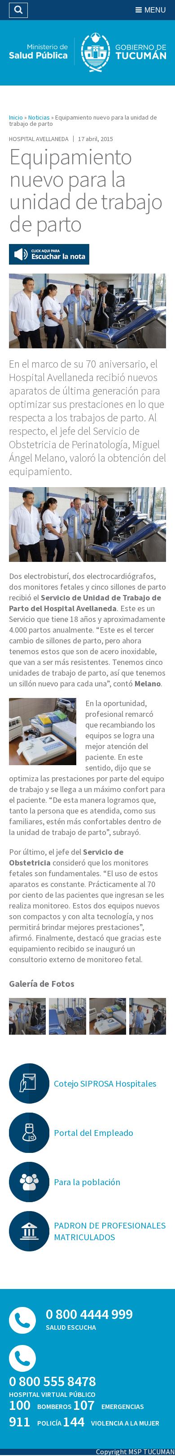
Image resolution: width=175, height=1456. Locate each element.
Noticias (39, 117)
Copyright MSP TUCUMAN (135, 1451)
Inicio (16, 117)
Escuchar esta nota (49, 254)
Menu (155, 10)
